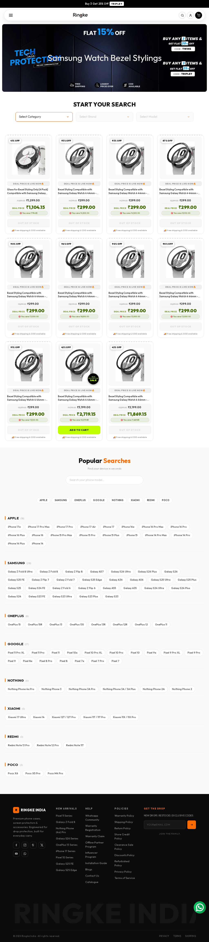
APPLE (43, 500)
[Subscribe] (191, 824)
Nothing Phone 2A (154, 689)
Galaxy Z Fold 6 (61, 588)
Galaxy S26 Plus (147, 571)
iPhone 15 (132, 535)
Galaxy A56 (136, 579)
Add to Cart (79, 429)
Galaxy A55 (109, 588)
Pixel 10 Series (64, 857)
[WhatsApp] (25, 853)
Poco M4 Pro (55, 773)
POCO (165, 500)
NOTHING (117, 500)
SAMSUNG (61, 500)
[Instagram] (25, 845)
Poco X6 (13, 773)
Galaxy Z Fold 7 (66, 579)
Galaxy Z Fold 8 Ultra (20, 571)
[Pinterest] (33, 845)
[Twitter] (42, 845)
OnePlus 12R (120, 624)
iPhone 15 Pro (87, 535)
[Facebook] (16, 845)
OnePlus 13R (98, 624)
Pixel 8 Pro (46, 660)
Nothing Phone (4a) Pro (65, 830)
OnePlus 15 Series (66, 844)
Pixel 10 (135, 652)
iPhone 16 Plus (16, 535)
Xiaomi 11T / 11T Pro (94, 717)
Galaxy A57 (97, 571)
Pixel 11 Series (64, 815)
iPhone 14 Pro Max (156, 535)
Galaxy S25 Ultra (160, 579)
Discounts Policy (125, 855)
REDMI (151, 500)
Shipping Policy (124, 822)
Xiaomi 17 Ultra (17, 717)
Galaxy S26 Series (67, 838)
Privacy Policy (123, 871)
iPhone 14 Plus (16, 543)
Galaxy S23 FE (37, 596)
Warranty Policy (124, 815)
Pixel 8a (27, 660)
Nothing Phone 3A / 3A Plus (119, 689)
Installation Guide (96, 863)
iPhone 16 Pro (179, 526)
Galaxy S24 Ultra (154, 588)
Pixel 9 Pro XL (172, 652)
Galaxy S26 (171, 571)
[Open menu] (11, 15)
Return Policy (123, 828)
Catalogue (91, 882)
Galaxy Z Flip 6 (87, 588)
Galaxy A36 (116, 579)
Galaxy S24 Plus (180, 588)
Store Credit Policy (122, 836)
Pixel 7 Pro (97, 660)
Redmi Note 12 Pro (48, 745)
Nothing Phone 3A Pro (82, 689)
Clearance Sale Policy (124, 846)
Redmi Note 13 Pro (19, 745)
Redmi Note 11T (75, 745)
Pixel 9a (151, 652)
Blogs (88, 869)
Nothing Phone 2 (182, 689)
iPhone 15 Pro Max (61, 535)
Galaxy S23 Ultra (62, 596)
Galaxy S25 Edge (92, 579)
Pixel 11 (56, 652)
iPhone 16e (128, 526)
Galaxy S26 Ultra (121, 571)
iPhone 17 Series (65, 851)
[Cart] (198, 15)
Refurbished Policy (122, 863)
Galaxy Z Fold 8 (49, 571)
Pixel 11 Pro (38, 652)
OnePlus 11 (161, 624)
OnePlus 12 (141, 624)
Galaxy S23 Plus (88, 596)
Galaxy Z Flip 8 (74, 571)
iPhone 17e (14, 526)
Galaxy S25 (14, 588)
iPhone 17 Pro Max (38, 526)
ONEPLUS (80, 500)
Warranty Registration (92, 827)
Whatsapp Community (92, 817)
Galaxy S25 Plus (187, 579)
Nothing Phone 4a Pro (21, 689)
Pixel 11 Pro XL (16, 652)
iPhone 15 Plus (111, 535)
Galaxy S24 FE (36, 588)
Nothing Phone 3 (51, 689)
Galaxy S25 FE (16, 579)
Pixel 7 (115, 660)
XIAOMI (135, 500)
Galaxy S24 (14, 596)
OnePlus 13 (56, 624)
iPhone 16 (37, 535)
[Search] (182, 15)
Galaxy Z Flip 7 (40, 579)
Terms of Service (125, 877)
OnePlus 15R (35, 624)
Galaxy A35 (130, 588)
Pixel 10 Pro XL (93, 652)
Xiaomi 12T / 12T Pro (64, 717)
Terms (177, 936)
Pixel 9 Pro (194, 652)
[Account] (190, 15)
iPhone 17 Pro (65, 526)
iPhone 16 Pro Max (152, 526)
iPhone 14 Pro (182, 535)
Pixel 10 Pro (116, 652)
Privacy (164, 936)
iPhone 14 (37, 543)
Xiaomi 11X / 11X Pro (124, 717)
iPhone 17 (108, 526)
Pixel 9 (12, 660)
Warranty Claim (94, 836)
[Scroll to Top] (201, 919)
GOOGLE (98, 500)
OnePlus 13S (77, 624)
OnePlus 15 (14, 624)
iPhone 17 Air (88, 526)
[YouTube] (16, 853)
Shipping (190, 936)
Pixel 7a (79, 660)
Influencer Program (91, 854)
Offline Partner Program (94, 844)
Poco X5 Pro (33, 773)
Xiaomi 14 (38, 717)
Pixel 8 (64, 660)
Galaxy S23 (111, 596)
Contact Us (92, 875)
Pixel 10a (72, 652)
